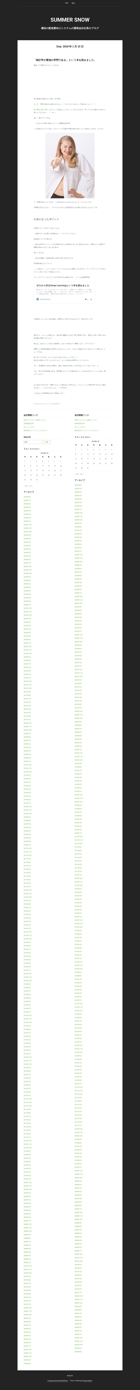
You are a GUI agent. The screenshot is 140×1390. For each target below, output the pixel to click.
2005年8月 (27, 1363)
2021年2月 (27, 716)
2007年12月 (28, 1266)
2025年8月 (27, 539)
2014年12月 (28, 974)
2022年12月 (28, 646)
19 (49, 470)
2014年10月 (28, 981)
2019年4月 (27, 793)
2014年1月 (27, 1012)
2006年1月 (27, 1346)
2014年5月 (27, 998)
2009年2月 (27, 1217)
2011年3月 (27, 1130)
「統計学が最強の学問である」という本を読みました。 (65, 60)
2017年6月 (27, 869)
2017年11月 (28, 852)
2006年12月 (28, 1308)
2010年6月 (27, 1162)
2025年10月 (28, 532)
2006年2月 (27, 1343)
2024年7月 (27, 584)
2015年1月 (27, 970)
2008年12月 (28, 1224)
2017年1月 (27, 887)
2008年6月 (27, 1245)
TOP (66, 3)
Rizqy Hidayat (87, 1381)
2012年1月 (27, 1095)
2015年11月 (28, 935)
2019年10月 (28, 772)
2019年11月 (28, 768)
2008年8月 (27, 1238)
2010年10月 (28, 1148)
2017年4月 (27, 876)
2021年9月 (27, 692)
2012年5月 (27, 1081)
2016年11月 (28, 894)
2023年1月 (27, 643)
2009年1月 (27, 1221)
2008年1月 (27, 1262)
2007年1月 (27, 1304)
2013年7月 (27, 1033)
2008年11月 (28, 1228)
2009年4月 (27, 1210)
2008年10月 (28, 1231)
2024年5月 (27, 591)
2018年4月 (27, 834)
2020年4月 (27, 751)
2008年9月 (27, 1235)
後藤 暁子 (57, 404)
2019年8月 (27, 779)
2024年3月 (27, 598)
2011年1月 (27, 1137)
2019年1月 (27, 803)
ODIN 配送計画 (29, 423)
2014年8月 (27, 988)
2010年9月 (27, 1151)
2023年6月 (27, 626)
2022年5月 (27, 667)
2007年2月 (27, 1301)
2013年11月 (28, 1019)
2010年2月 (27, 1175)
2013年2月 (27, 1050)
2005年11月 (28, 1353)
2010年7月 (27, 1158)
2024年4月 (27, 594)
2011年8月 (27, 1113)
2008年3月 (27, 1256)
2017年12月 (28, 848)
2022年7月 (27, 664)
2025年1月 (27, 563)
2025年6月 (27, 546)
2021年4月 (27, 709)
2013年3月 (27, 1047)
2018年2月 (27, 841)
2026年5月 (27, 507)
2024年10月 (28, 573)
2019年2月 (27, 800)
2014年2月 (27, 1008)
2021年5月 (27, 706)
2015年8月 (27, 946)
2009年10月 (28, 1189)
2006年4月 (27, 1336)
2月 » (31, 486)
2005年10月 (28, 1356)
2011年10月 (28, 1106)
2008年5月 (27, 1249)
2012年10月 (28, 1064)
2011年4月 (27, 1127)
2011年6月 (27, 1120)
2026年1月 (27, 521)
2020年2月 (27, 758)
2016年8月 (27, 904)
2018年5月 (27, 831)
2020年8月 (27, 737)
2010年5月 (27, 1165)
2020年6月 (27, 744)
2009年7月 (27, 1200)
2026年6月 (27, 504)
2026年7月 (27, 500)
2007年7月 (27, 1283)
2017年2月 (27, 883)
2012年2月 (27, 1092)
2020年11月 (28, 727)
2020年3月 (27, 754)
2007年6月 (27, 1287)
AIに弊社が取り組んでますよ (44, 110)
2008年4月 (27, 1252)
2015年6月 (27, 953)
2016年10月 (28, 897)
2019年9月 (27, 775)
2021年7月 (27, 699)
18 (43, 470)
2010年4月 (27, 1169)
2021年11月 (28, 685)
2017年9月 (27, 859)
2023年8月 (27, 622)
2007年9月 (27, 1276)
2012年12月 (28, 1057)
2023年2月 (27, 639)
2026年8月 (27, 497)
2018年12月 (28, 807)
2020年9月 (27, 733)
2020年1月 (27, 761)
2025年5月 (27, 549)
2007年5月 (27, 1290)
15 (25, 470)
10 (37, 466)
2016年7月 (27, 907)
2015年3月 (27, 963)
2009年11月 (28, 1186)
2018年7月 (27, 824)
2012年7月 (27, 1075)
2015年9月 (27, 942)
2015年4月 (27, 960)
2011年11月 (28, 1102)
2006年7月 (27, 1325)
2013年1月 (27, 1054)
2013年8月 (27, 1029)
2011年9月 (27, 1109)
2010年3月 (27, 1172)
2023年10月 (28, 615)
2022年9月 (27, 657)
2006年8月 (27, 1322)
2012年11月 (28, 1061)
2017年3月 (27, 880)
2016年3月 (27, 921)
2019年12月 (28, 765)
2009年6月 (27, 1203)
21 (61, 470)
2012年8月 (27, 1071)
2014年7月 (27, 991)
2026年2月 (27, 518)
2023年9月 (27, 619)
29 (25, 480)
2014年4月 (27, 1001)
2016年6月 (27, 911)
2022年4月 (27, 671)
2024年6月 (27, 587)
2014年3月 (27, 1005)
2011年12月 (28, 1099)
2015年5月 (27, 956)
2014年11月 (28, 977)
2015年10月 (28, 939)
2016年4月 (27, 918)
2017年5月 (27, 873)
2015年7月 (27, 949)
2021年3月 (27, 713)
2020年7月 (27, 740)
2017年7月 (27, 866)
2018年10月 (28, 814)
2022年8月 (27, 660)
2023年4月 (27, 633)
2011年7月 (27, 1116)
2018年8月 (27, 820)
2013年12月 (28, 1015)
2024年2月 (27, 601)
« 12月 (26, 486)
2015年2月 (27, 967)
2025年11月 (28, 528)
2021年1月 (27, 720)
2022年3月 (27, 674)
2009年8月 (27, 1196)
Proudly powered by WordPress (58, 1381)
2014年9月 (27, 984)
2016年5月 (27, 914)
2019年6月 (27, 786)
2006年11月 (28, 1311)
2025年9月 (27, 535)
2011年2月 (27, 1134)
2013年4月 (27, 1043)
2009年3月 (27, 1214)
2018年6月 (27, 827)
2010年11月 (28, 1144)
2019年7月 (27, 782)
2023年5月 (27, 629)
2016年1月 (27, 928)
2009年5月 (27, 1207)
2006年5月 (27, 1332)
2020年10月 (28, 730)
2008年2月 (27, 1259)
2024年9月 (27, 577)
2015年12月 (28, 932)
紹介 (73, 3)
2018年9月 (27, 817)
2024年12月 (28, 566)
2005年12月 (28, 1349)
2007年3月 (27, 1297)
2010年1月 (27, 1179)
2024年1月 (27, 605)
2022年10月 (28, 653)
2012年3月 (27, 1088)
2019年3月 (27, 796)
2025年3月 (27, 556)
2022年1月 (27, 678)
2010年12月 (28, 1141)
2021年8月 (27, 695)
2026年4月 (27, 511)
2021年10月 (28, 688)
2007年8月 (27, 1280)
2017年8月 (27, 862)
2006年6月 (27, 1329)
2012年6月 (27, 1078)
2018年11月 (28, 810)
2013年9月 (27, 1026)
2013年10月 (28, 1022)
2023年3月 (27, 636)
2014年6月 (27, 994)
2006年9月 (27, 1318)
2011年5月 (27, 1123)
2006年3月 (27, 1339)
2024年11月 (28, 570)
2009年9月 (27, 1193)
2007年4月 (27, 1294)
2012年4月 (27, 1085)
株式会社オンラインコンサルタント (36, 430)
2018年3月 (27, 838)
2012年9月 (27, 1068)
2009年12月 (28, 1182)
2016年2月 (27, 925)
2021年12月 (28, 681)
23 (31, 475)
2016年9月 (27, 901)
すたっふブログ (29, 427)
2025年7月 (27, 542)
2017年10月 (28, 855)
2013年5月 (27, 1040)
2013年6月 (27, 1036)
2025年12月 (28, 525)
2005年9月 (27, 1360)
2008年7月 (27, 1242)
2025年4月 (27, 552)
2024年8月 (27, 580)
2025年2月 (27, 559)
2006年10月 (28, 1315)
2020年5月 (27, 747)
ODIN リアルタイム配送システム (35, 420)
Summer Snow (70, 20)
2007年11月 (28, 1269)
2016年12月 (28, 890)
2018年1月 (27, 845)
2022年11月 (28, 650)
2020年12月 (28, 723)
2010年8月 (27, 1155)
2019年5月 (27, 789)
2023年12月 (28, 608)
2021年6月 (27, 702)
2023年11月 (28, 612)
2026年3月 (27, 514)
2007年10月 (28, 1273)
